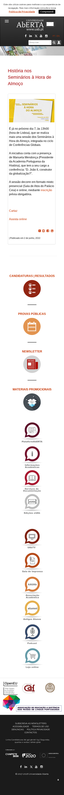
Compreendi (47, 12)
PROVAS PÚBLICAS (32, 313)
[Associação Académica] (32, 586)
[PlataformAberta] (32, 432)
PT (54, 36)
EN (58, 36)
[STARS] (50, 688)
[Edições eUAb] (32, 504)
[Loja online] (32, 658)
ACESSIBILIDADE (21, 726)
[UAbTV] (32, 539)
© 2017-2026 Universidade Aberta (32, 774)
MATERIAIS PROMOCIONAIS (32, 389)
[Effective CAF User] (29, 688)
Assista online (18, 219)
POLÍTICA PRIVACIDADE (38, 729)
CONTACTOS (31, 732)
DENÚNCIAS (18, 729)
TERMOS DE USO (40, 726)
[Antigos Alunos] (32, 610)
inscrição (46, 190)
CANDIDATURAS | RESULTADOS (32, 275)
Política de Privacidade (22, 11)
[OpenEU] (11, 688)
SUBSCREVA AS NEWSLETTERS (30, 723)
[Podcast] (32, 634)
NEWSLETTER (32, 351)
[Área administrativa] (58, 780)
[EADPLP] (32, 703)
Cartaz (13, 210)
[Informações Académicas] (32, 456)
